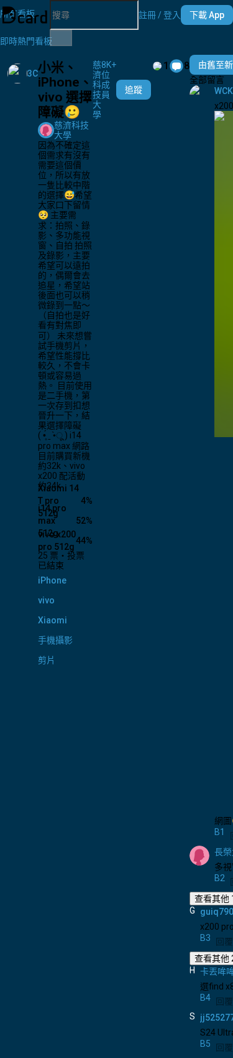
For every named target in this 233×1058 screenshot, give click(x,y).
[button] (160, 15)
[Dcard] (25, 15)
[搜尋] (61, 38)
